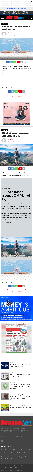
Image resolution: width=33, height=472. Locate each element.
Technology (8, 467)
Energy (16, 467)
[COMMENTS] (25, 62)
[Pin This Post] (18, 62)
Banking (20, 465)
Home (6, 465)
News (21, 467)
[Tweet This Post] (11, 62)
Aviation (12, 465)
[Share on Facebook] (7, 62)
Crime (26, 465)
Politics (28, 467)
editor (11, 33)
